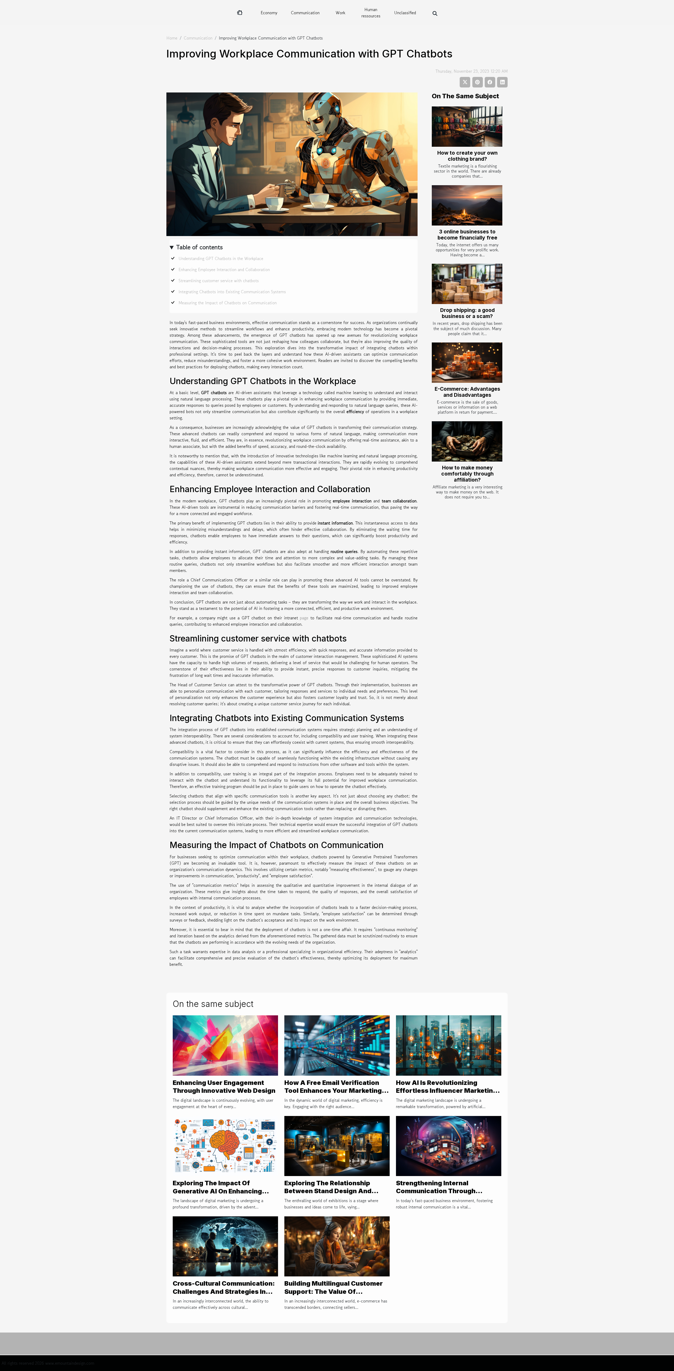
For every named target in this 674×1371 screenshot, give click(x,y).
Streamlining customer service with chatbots (219, 280)
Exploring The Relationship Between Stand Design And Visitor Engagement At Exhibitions (327, 1195)
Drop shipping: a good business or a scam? (467, 313)
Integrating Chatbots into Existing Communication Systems (232, 291)
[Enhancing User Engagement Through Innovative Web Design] (225, 1045)
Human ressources (370, 12)
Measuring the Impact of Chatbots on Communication (228, 303)
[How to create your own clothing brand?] (467, 126)
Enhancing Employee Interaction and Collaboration (224, 269)
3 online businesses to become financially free (467, 234)
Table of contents (199, 247)
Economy (269, 12)
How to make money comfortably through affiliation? (467, 473)
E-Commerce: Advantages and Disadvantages (467, 392)
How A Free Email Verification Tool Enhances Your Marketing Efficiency (333, 1091)
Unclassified (405, 12)
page (304, 618)
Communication (305, 12)
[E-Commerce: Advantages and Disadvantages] (467, 362)
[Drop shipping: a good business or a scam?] (467, 284)
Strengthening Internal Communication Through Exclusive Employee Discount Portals (443, 1195)
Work (340, 12)
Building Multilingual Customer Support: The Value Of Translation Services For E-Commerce (333, 1295)
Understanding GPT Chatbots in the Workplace (221, 258)
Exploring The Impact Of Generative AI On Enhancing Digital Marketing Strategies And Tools (225, 1195)
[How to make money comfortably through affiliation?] (467, 441)
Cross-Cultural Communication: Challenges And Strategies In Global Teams (224, 1291)
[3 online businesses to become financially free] (467, 205)
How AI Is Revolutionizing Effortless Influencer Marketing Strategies (446, 1091)
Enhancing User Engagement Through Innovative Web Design (224, 1086)
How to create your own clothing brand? (467, 156)
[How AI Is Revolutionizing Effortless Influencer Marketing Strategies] (448, 1045)
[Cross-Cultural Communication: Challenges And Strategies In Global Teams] (225, 1245)
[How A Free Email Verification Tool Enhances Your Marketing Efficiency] (337, 1045)
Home (171, 38)
